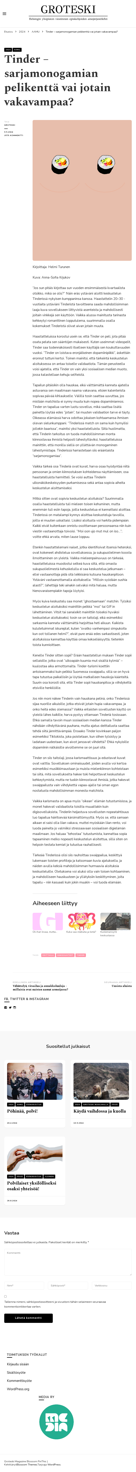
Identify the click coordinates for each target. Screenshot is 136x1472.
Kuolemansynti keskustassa (108, 933)
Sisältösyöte (16, 1372)
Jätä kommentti (15, 135)
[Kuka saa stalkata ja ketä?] (81, 921)
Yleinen (49, 1176)
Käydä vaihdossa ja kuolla (99, 1111)
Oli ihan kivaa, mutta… (45, 932)
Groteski (9, 125)
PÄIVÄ (115, 1104)
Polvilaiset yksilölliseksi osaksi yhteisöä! (31, 1186)
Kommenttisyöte (19, 1381)
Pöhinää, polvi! (22, 1111)
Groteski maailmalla (95, 1104)
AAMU (17, 50)
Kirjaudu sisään (18, 1364)
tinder (81, 955)
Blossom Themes (27, 1464)
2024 (8, 50)
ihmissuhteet (65, 955)
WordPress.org (18, 1389)
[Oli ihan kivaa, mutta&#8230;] (48, 921)
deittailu (48, 955)
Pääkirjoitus (34, 1104)
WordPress (54, 1464)
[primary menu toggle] (4, 13)
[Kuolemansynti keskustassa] (115, 921)
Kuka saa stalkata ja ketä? (81, 932)
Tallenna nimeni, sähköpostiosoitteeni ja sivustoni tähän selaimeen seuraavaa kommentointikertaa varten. (55, 1304)
